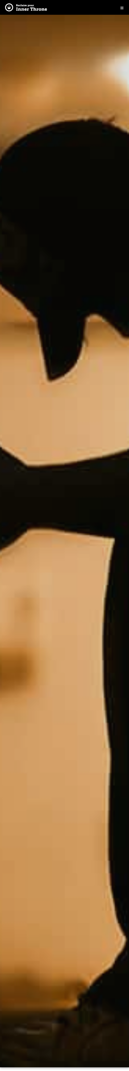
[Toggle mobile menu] (122, 8)
